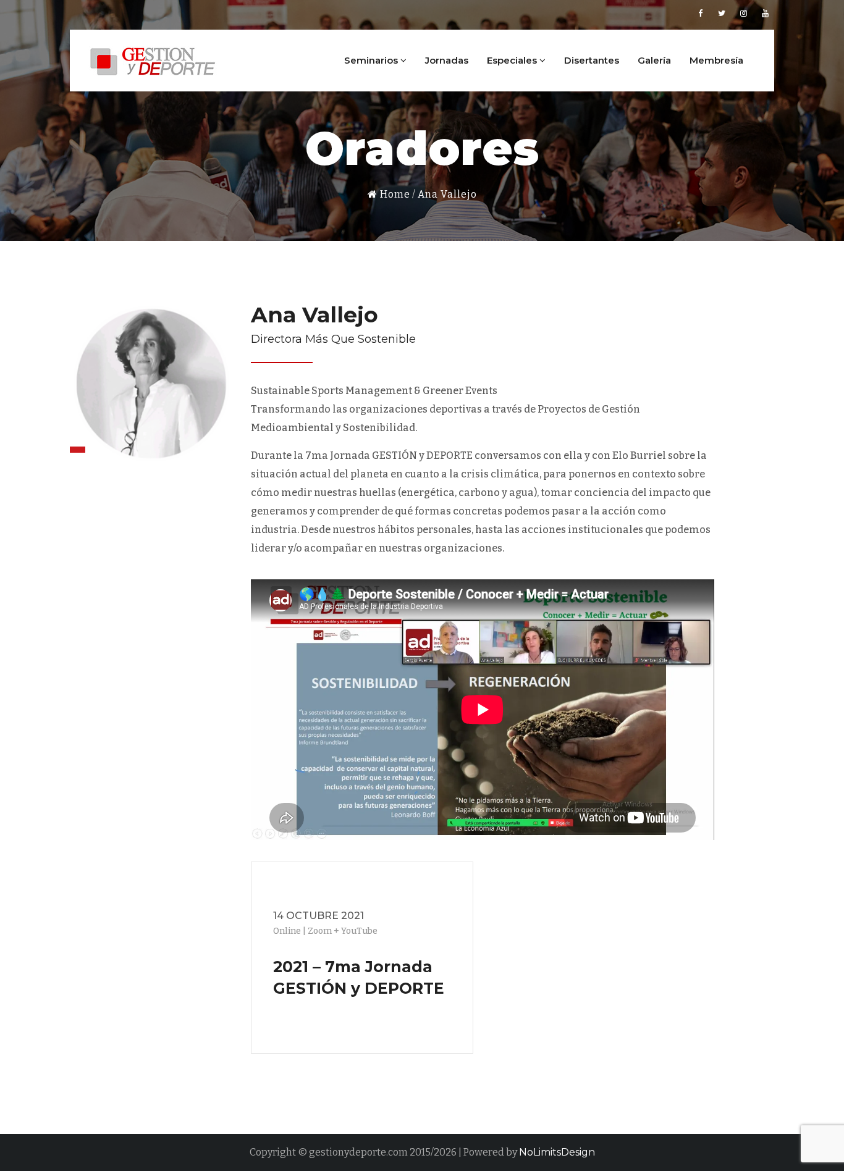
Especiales (513, 60)
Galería (654, 60)
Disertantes (591, 60)
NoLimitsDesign (557, 1152)
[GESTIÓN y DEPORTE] (153, 59)
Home (394, 194)
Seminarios (372, 60)
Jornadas (446, 60)
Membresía (716, 60)
